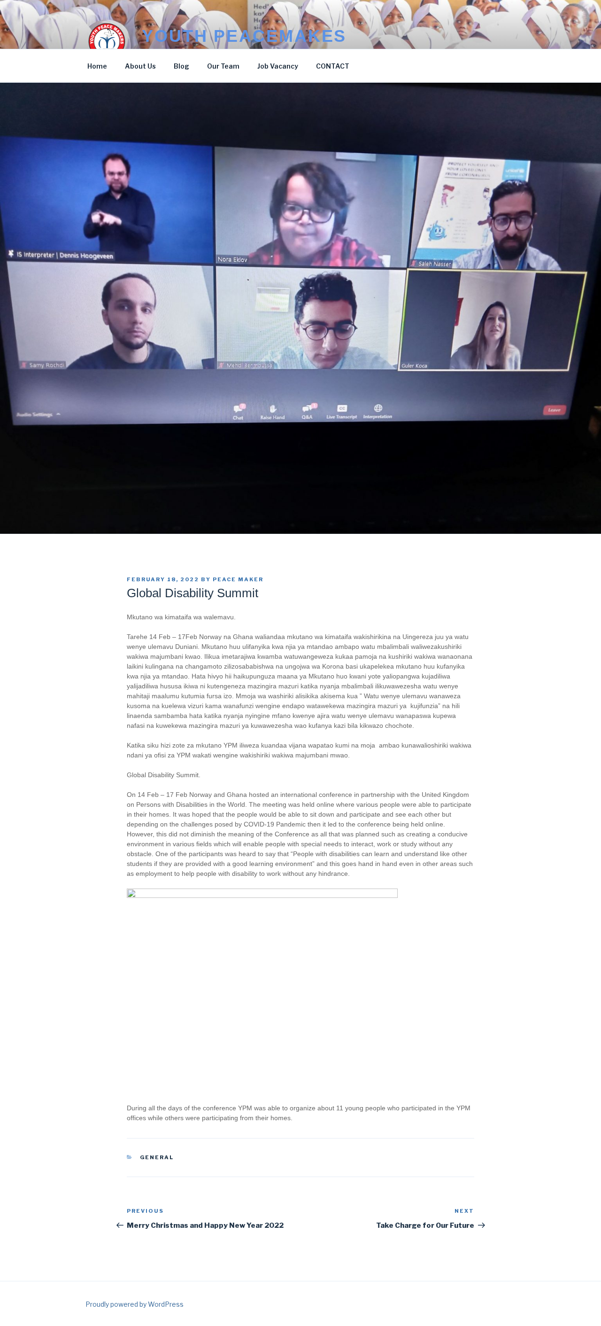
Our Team (223, 66)
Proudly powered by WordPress (134, 1304)
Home (97, 66)
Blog (181, 66)
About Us (140, 66)
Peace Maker (238, 579)
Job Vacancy (277, 66)
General (157, 1157)
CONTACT (332, 66)
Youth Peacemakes (244, 36)
